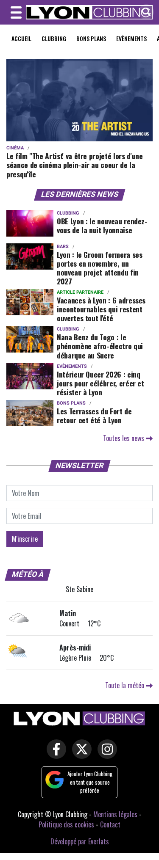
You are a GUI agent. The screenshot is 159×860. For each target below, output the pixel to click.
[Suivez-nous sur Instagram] (105, 755)
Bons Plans (91, 38)
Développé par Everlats (79, 841)
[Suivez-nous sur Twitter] (80, 755)
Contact (110, 824)
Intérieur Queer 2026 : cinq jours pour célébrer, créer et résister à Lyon (100, 383)
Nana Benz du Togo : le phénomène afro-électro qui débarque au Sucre (100, 345)
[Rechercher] (144, 12)
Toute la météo (125, 685)
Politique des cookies (66, 824)
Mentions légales (115, 814)
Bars (63, 246)
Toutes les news (124, 438)
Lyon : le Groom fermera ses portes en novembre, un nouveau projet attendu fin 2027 (99, 268)
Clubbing (54, 38)
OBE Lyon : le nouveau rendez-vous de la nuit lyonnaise (102, 225)
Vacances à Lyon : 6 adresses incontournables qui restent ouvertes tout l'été (101, 309)
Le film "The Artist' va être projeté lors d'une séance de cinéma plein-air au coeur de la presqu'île (74, 164)
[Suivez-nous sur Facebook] (54, 755)
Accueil (21, 38)
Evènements (131, 38)
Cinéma (15, 148)
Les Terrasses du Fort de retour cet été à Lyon (94, 415)
